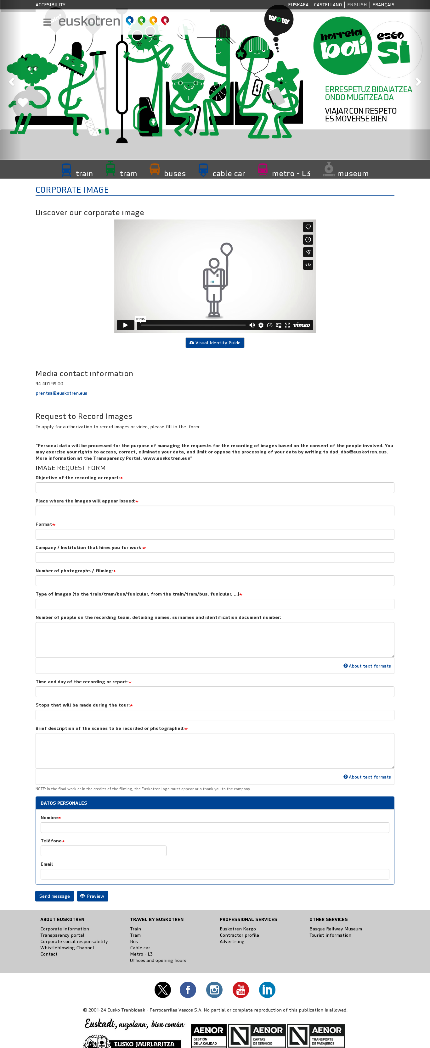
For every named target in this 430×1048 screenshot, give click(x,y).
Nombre (49, 817)
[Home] (114, 21)
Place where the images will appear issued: (85, 501)
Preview (95, 896)
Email (47, 864)
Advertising (232, 941)
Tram (135, 935)
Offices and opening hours (158, 960)
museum (353, 173)
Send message (54, 896)
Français (383, 5)
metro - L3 (291, 173)
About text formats (370, 666)
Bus (134, 941)
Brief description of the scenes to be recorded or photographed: (110, 728)
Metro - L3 (141, 954)
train (84, 173)
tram (128, 173)
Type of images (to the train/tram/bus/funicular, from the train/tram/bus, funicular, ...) (137, 594)
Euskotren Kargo (238, 929)
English (357, 5)
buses (175, 173)
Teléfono (51, 841)
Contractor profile (239, 935)
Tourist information (330, 935)
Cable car (140, 948)
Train (135, 929)
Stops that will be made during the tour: (83, 705)
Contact (49, 954)
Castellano (328, 5)
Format (44, 524)
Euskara (298, 5)
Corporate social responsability (74, 941)
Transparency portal (62, 935)
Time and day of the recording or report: (82, 682)
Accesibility (50, 5)
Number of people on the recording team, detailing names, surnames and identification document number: (158, 617)
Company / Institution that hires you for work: (89, 547)
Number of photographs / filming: (74, 571)
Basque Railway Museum (335, 929)
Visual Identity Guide (217, 343)
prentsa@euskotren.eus (61, 393)
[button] (10, 80)
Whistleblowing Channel (67, 948)
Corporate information (64, 929)
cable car (228, 173)
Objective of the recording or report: (78, 477)
